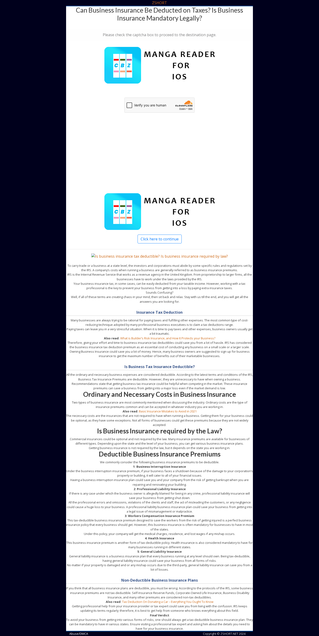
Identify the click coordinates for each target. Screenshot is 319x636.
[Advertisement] (159, 158)
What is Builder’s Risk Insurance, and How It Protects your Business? (167, 338)
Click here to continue (160, 239)
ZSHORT (159, 2)
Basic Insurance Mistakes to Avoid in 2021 (168, 411)
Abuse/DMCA (78, 634)
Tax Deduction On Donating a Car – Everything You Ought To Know (167, 602)
